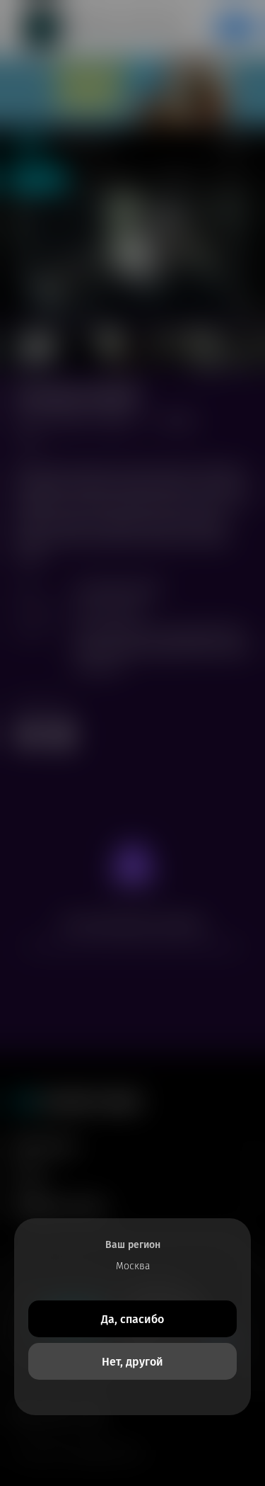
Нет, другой (132, 1361)
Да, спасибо (132, 1319)
